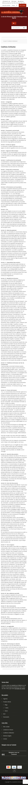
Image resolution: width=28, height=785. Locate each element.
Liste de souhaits (6, 5)
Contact (5, 739)
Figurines (5, 698)
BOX (4, 714)
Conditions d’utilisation (8, 732)
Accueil (4, 41)
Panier (13, 5)
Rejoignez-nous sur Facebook (9, 745)
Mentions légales (7, 736)
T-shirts (6, 708)
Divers (6, 711)
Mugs (6, 704)
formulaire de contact (20, 688)
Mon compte (22, 5)
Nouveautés (6, 717)
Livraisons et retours (8, 729)
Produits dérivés (7, 701)
